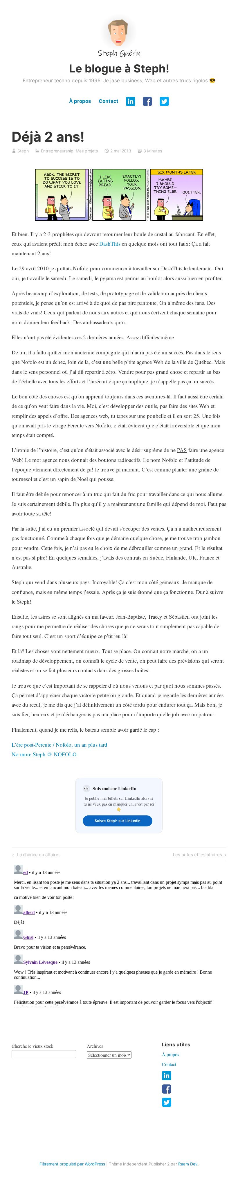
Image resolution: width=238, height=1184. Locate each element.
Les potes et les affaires (197, 856)
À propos (80, 101)
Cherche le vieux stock (32, 1046)
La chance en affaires (38, 856)
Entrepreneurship (57, 150)
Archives (95, 1046)
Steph (23, 150)
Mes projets (87, 150)
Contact (108, 101)
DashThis (109, 243)
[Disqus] (119, 934)
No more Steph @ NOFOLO (44, 754)
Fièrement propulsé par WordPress (72, 1163)
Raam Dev (188, 1163)
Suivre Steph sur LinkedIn (118, 821)
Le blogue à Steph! (119, 68)
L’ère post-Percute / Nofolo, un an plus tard (59, 744)
